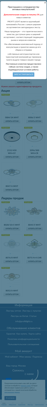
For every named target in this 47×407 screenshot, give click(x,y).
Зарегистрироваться (23, 74)
